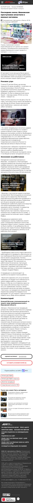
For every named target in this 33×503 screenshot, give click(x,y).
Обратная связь (7, 429)
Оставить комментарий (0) (16, 363)
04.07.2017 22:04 (5, 7)
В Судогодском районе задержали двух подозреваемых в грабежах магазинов (18, 414)
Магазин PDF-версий (21, 429)
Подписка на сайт (8, 436)
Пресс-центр (24, 427)
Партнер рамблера (16, 494)
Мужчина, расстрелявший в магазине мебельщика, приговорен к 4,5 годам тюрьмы (18, 404)
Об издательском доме (10, 427)
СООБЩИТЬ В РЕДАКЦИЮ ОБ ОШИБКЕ (14, 446)
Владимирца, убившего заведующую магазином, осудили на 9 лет (18, 393)
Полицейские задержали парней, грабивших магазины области (17, 398)
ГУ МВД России (12, 52)
